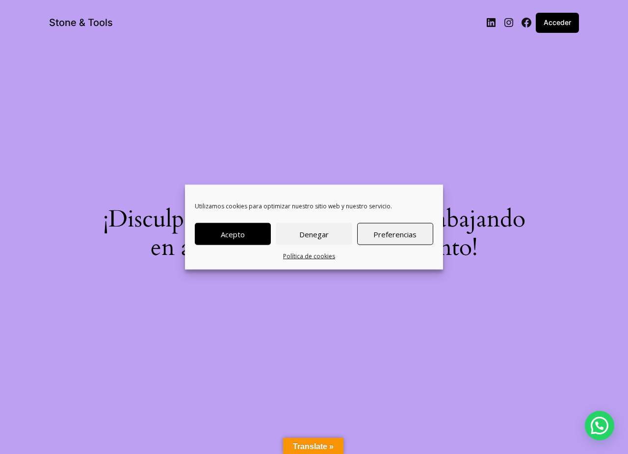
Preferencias (395, 234)
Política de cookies (309, 256)
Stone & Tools (81, 22)
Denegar (314, 234)
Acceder (557, 22)
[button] (599, 425)
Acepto (233, 234)
